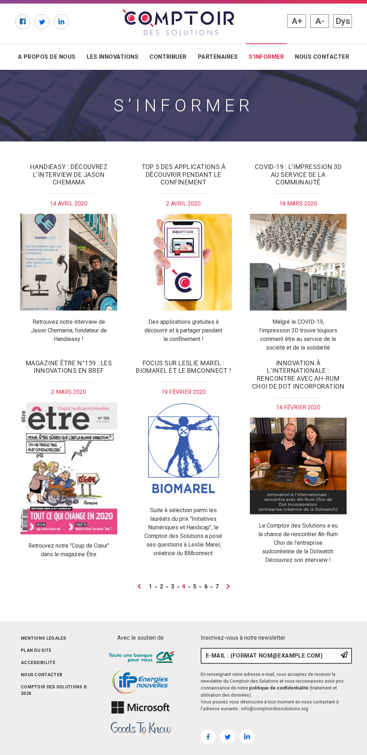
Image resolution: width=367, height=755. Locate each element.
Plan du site (36, 650)
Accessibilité (38, 662)
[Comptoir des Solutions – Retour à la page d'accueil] (178, 22)
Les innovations (112, 56)
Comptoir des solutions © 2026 (54, 690)
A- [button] (319, 21)
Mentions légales (43, 638)
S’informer (268, 56)
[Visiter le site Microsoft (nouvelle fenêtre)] (140, 707)
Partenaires (218, 56)
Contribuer (168, 56)
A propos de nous (47, 56)
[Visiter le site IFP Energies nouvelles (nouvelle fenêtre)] (140, 682)
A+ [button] (297, 21)
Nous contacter (322, 56)
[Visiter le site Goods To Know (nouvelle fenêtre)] (140, 729)
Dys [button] (342, 21)
